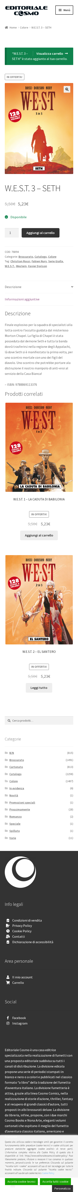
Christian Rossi (20, 261)
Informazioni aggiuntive (22, 299)
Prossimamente (19, 809)
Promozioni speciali (22, 802)
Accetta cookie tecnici (21, 1181)
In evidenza (16, 788)
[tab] (39, 287)
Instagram (19, 1023)
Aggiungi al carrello (40, 233)
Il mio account (22, 977)
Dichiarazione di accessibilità (32, 942)
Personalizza (62, 1188)
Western (21, 266)
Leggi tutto (39, 688)
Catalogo (41, 256)
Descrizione (13, 287)
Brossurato (26, 256)
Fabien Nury (39, 261)
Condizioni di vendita (27, 920)
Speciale (14, 824)
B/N (11, 753)
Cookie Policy (21, 931)
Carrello (18, 982)
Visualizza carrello (49, 53)
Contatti (18, 936)
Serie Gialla (55, 261)
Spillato (14, 831)
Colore (24, 27)
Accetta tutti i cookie (55, 1181)
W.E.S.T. (10, 266)
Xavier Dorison (37, 266)
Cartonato (16, 767)
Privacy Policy (22, 925)
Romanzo (15, 816)
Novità (13, 795)
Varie (12, 838)
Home (13, 27)
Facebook (19, 1018)
